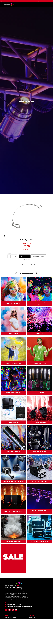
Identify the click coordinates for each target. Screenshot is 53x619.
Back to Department (38, 256)
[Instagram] (9, 610)
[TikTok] (13, 610)
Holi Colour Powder (10, 617)
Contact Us (31, 617)
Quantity (9, 253)
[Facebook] (6, 610)
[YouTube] (16, 610)
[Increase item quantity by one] (15, 256)
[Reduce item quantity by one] (9, 256)
